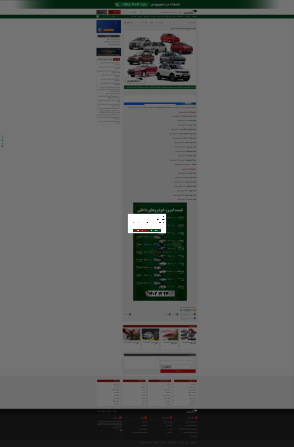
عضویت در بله (154, 230)
